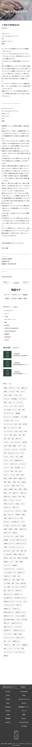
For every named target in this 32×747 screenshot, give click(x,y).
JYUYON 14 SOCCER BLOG (7, 277)
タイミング (6, 471)
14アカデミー (23, 587)
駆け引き (15, 496)
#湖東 (20, 298)
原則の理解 (14, 399)
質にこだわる (7, 550)
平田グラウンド (7, 496)
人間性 (17, 503)
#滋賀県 (25, 295)
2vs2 (15, 406)
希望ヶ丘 (15, 532)
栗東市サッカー (16, 641)
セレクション (18, 442)
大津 (10, 493)
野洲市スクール (18, 594)
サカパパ (12, 456)
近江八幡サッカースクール (21, 598)
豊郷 (5, 514)
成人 (23, 453)
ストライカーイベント (16, 525)
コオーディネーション (10, 319)
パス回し (16, 395)
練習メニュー (25, 388)
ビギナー (25, 601)
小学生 (6, 316)
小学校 (17, 583)
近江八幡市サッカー (8, 598)
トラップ (6, 464)
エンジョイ (19, 601)
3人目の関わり (16, 417)
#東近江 (7, 298)
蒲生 (13, 438)
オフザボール (7, 521)
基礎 (10, 446)
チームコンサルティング (19, 652)
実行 (14, 579)
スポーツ (19, 645)
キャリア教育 (7, 583)
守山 (19, 576)
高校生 (5, 478)
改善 (24, 496)
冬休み (25, 431)
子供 (17, 456)
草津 (12, 467)
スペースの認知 (7, 409)
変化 (15, 558)
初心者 (5, 489)
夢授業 (23, 514)
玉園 (22, 550)
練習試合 (6, 561)
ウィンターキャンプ (8, 424)
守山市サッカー (7, 576)
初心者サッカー (16, 608)
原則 (11, 558)
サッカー (23, 391)
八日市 (5, 446)
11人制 (16, 431)
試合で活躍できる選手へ (9, 619)
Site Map (24, 726)
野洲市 (20, 489)
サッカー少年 (12, 547)
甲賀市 (25, 489)
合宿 (16, 424)
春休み (5, 493)
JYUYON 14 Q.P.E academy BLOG (11, 328)
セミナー (11, 648)
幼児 (19, 482)
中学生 (22, 474)
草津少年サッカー (8, 630)
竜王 (9, 438)
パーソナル (17, 648)
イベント (6, 435)
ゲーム (11, 406)
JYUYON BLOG (8, 337)
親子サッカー (19, 438)
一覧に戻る (16, 283)
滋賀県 (5, 388)
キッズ (22, 485)
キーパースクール (8, 634)
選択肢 (21, 561)
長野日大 (11, 529)
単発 (20, 409)
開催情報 (7, 334)
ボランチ (13, 474)
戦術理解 (6, 540)
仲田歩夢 (18, 514)
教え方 (5, 648)
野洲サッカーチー (21, 637)
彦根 (5, 438)
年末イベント (11, 590)
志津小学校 (23, 583)
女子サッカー (11, 514)
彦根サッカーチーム (8, 626)
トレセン (6, 460)
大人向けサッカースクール (14, 453)
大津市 (14, 576)
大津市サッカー (7, 645)
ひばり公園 (24, 619)
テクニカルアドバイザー (9, 569)
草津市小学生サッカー (9, 612)
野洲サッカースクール (21, 540)
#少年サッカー (16, 295)
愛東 (12, 471)
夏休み (22, 536)
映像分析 (6, 655)
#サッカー (8, 295)
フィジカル (11, 500)
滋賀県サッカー (22, 478)
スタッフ (20, 446)
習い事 (5, 500)
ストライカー (7, 485)
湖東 (5, 482)
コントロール (20, 402)
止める (13, 550)
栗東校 (15, 554)
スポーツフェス (15, 587)
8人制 (20, 431)
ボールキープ (23, 464)
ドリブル (17, 420)
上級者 (21, 456)
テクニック (6, 467)
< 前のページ (6, 282)
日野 (22, 518)
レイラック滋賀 (7, 572)
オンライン (6, 474)
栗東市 (10, 478)
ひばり (18, 619)
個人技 (13, 485)
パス (14, 402)
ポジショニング (7, 417)
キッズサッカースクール (9, 605)
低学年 (10, 395)
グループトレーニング (9, 536)
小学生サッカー (7, 507)
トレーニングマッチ (8, 431)
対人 (25, 446)
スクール (7, 313)
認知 (11, 435)
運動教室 (18, 413)
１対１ (11, 460)
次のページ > (26, 282)
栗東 (5, 427)
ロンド (23, 521)
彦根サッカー (7, 623)
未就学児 (24, 482)
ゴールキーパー (18, 626)
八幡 (16, 471)
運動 (14, 645)
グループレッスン (8, 652)
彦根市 (25, 511)
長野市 (5, 529)
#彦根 (25, 298)
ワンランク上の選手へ (21, 616)
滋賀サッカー (16, 493)
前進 (20, 496)
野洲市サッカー (21, 572)
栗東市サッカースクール (9, 601)
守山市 (5, 547)
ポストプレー (19, 511)
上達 (20, 435)
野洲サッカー (19, 590)
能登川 (9, 482)
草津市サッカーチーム (21, 612)
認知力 (5, 402)
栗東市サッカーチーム (9, 616)
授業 (13, 583)
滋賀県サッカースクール (9, 543)
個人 (5, 641)
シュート (6, 406)
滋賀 (23, 409)
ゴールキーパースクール (9, 637)
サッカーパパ (15, 449)
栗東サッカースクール (14, 518)
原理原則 (15, 565)
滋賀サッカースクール (9, 503)
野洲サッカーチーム (8, 594)
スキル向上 (6, 420)
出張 (23, 648)
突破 (17, 561)
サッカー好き (23, 449)
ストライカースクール (9, 511)
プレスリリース (7, 565)
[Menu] (29, 3)
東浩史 (16, 529)
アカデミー (6, 442)
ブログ (18, 388)
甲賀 (20, 424)
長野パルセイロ (23, 529)
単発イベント (16, 507)
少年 (12, 442)
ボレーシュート (20, 547)
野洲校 (18, 579)
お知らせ (7, 340)
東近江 (15, 435)
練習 (6, 322)
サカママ (6, 456)
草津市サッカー (7, 579)
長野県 (24, 525)
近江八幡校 (25, 558)
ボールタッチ (12, 391)
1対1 (20, 395)
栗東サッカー (22, 554)
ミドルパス (20, 406)
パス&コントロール (14, 464)
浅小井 (20, 471)
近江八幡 (25, 424)
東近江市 (25, 442)
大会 (23, 579)
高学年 (5, 391)
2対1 (12, 420)
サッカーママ (7, 449)
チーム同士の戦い (8, 554)
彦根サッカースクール (17, 623)
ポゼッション (7, 399)
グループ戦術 (24, 417)
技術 (5, 453)
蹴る (18, 550)
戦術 (18, 485)
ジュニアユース (20, 569)
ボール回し (6, 525)
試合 (26, 550)
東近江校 (6, 558)
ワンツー (12, 561)
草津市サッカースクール (19, 630)
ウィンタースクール (12, 427)
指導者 (14, 446)
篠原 (5, 590)
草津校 (19, 558)
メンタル (23, 503)
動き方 (17, 536)
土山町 (5, 518)
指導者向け (25, 645)
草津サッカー (24, 493)
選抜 (16, 489)
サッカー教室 (7, 587)
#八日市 (14, 298)
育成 (24, 435)
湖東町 (15, 634)
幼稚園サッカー (7, 608)
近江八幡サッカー (16, 521)
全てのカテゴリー (9, 310)
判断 (10, 402)
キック (23, 467)
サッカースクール (23, 399)
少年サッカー (12, 388)
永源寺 (20, 634)
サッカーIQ (12, 540)
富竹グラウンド (7, 532)
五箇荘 (14, 482)
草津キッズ (19, 605)
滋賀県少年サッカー (19, 460)
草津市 (15, 478)
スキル (9, 641)
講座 (18, 474)
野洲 (20, 427)
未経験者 (11, 489)
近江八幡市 (17, 467)
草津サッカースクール (21, 543)
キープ (14, 572)
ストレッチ (18, 500)
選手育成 (7, 325)
